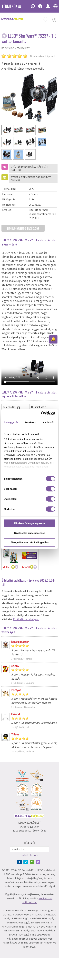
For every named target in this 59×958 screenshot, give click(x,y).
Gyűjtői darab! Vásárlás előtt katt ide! (30, 168)
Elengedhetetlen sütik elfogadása (30, 542)
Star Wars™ (23, 48)
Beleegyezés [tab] (11, 422)
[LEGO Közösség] (55, 7)
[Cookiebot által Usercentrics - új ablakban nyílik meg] (41, 413)
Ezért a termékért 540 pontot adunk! (31, 179)
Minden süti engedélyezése (29, 523)
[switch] (50, 488)
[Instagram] (33, 861)
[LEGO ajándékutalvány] (29, 555)
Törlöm (34, 855)
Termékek (9, 6)
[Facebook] (20, 861)
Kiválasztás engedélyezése (29, 532)
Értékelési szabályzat (26, 619)
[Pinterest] (39, 861)
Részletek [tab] (30, 422)
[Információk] (40, 7)
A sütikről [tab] (48, 422)
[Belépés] (48, 7)
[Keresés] (33, 7)
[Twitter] (26, 861)
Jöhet (24, 855)
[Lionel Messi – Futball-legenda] (11, 555)
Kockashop (7, 48)
